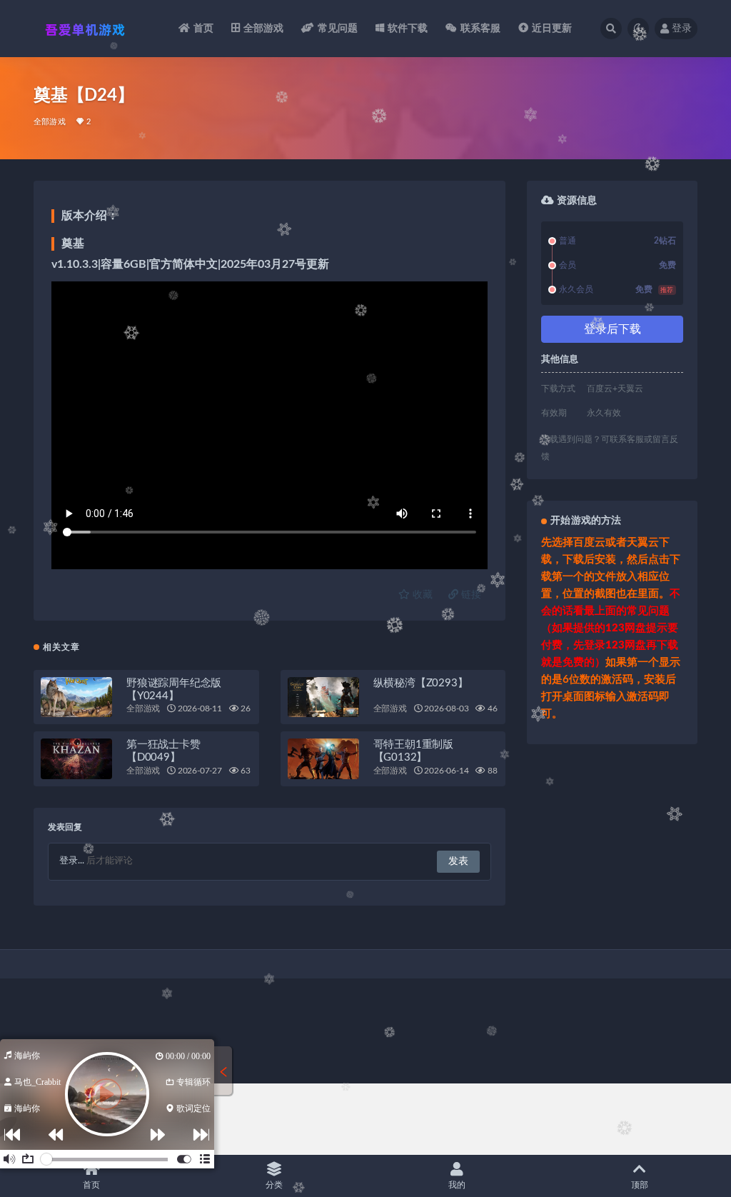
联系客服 (480, 29)
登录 (682, 29)
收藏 (421, 595)
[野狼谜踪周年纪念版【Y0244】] (76, 697)
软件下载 (408, 29)
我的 (456, 1185)
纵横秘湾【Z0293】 (420, 683)
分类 (274, 1185)
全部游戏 (263, 29)
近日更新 (552, 29)
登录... (71, 861)
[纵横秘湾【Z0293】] (323, 697)
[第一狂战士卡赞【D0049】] (76, 758)
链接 (469, 595)
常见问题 (338, 29)
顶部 (639, 1185)
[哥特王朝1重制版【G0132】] (323, 758)
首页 (203, 29)
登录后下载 (612, 329)
